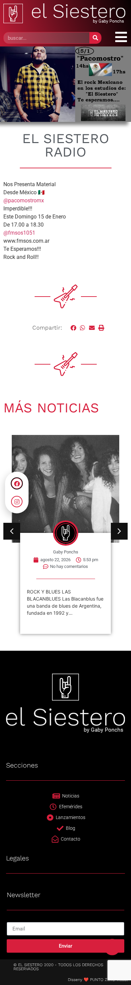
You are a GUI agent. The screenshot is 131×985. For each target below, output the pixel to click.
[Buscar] (95, 37)
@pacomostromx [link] (23, 200)
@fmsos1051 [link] (19, 233)
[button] (73, 328)
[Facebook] (17, 483)
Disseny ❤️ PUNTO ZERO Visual (98, 979)
